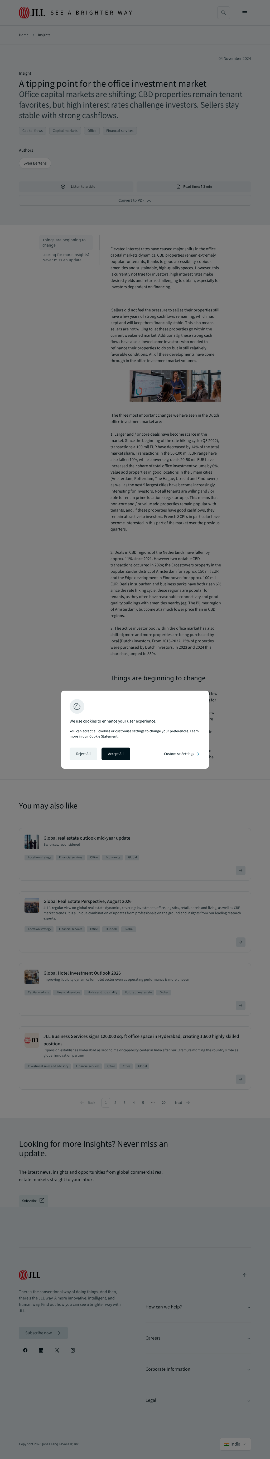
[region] (135, 730)
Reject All (83, 754)
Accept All (116, 754)
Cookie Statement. (103, 736)
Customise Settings (182, 754)
